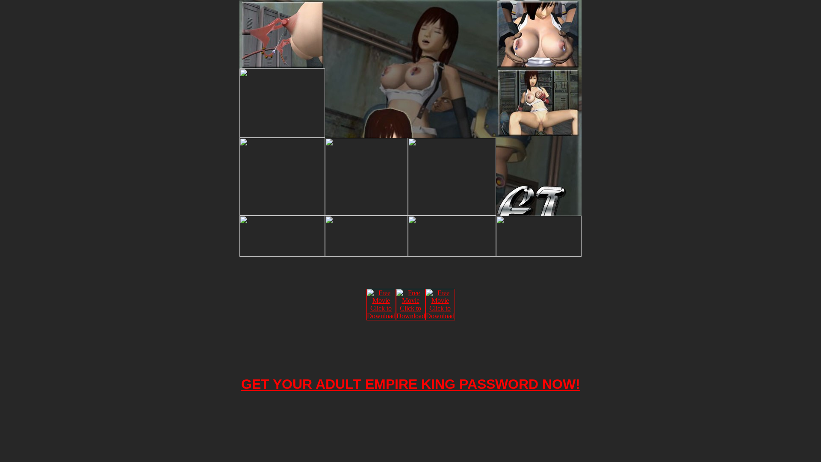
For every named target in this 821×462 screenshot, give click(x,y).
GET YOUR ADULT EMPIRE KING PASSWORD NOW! (410, 384)
